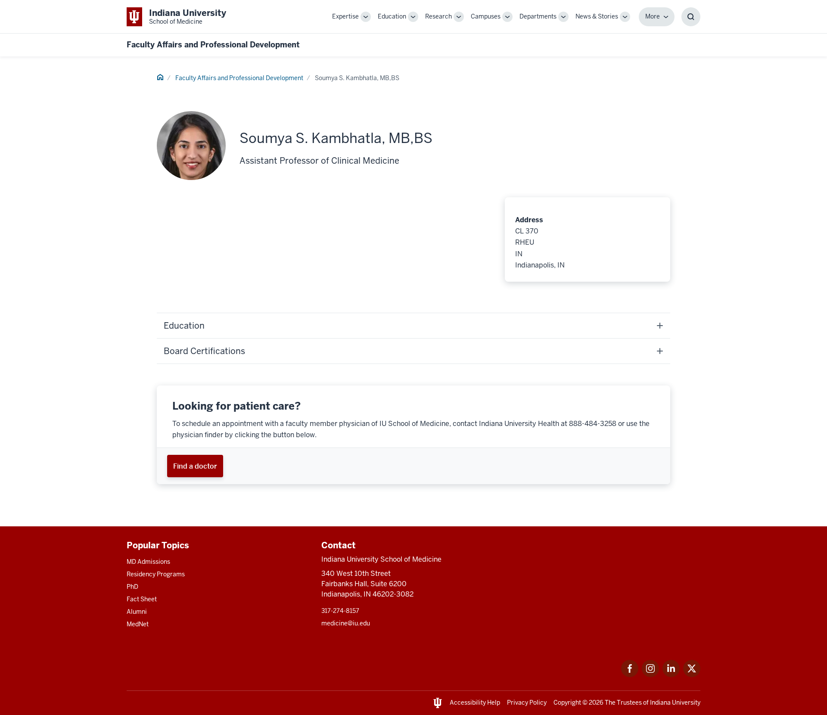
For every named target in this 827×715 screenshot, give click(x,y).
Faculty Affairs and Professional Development (213, 45)
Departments (538, 16)
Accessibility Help (475, 702)
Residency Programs (156, 574)
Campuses (486, 16)
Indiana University (675, 702)
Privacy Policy (527, 702)
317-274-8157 (340, 611)
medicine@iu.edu (345, 623)
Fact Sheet (142, 599)
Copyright (567, 702)
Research (438, 16)
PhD (132, 587)
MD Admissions (148, 562)
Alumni (137, 612)
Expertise (345, 16)
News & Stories (596, 16)
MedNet (138, 624)
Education (392, 16)
